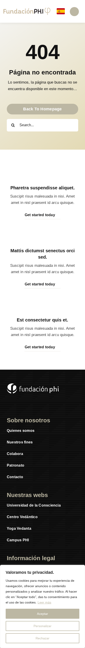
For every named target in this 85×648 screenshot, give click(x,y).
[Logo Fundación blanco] (33, 385)
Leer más (44, 602)
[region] (42, 606)
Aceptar (42, 614)
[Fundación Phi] (26, 9)
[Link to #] (74, 11)
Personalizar (42, 626)
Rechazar (42, 638)
